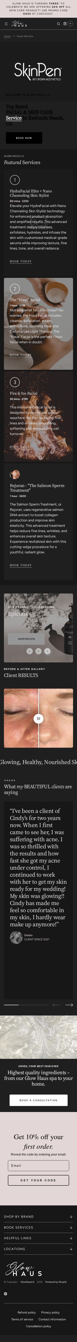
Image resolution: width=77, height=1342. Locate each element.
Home (7, 36)
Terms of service (22, 1319)
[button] (6, 24)
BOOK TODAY (21, 354)
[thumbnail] (29, 651)
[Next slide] (69, 1005)
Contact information (52, 1319)
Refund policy (27, 1312)
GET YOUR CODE (38, 1180)
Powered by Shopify (56, 1282)
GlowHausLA (27, 1282)
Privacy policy (50, 1312)
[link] (38, 222)
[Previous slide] (56, 1005)
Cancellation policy (38, 1326)
